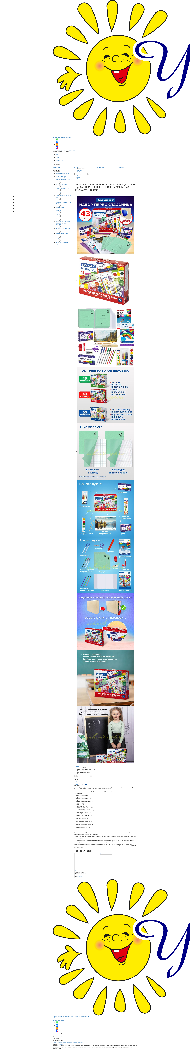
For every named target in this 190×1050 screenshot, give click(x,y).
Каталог (57, 154)
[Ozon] (57, 147)
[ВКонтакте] (81, 784)
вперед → (76, 764)
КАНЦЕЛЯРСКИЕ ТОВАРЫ (62, 188)
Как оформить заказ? (61, 156)
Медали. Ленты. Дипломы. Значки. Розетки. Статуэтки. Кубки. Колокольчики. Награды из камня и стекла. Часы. (64, 178)
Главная (79, 175)
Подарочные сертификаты (62, 244)
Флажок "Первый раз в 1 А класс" (83, 870)
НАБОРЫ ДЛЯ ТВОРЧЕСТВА (63, 192)
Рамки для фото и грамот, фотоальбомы (62, 234)
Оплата (57, 157)
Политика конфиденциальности (60, 1042)
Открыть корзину (57, 165)
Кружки (57, 218)
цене (78, 171)
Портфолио (58, 238)
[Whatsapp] (57, 139)
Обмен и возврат (60, 160)
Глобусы (58, 214)
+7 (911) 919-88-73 (57, 137)
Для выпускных (78, 167)
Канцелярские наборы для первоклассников (62, 174)
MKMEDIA (61, 1044)
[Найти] (88, 174)
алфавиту (79, 170)
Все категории (121, 167)
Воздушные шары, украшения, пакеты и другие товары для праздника (63, 223)
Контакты (58, 162)
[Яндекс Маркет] (57, 144)
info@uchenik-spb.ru (57, 150)
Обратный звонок (66, 137)
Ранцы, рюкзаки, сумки (61, 184)
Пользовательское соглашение (75, 1042)
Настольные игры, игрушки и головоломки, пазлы (63, 228)
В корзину (76, 781)
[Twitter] (84, 784)
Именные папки (56, 167)
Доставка (58, 159)
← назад (76, 766)
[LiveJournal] (83, 784)
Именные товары (100, 167)
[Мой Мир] (86, 784)
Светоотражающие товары (62, 242)
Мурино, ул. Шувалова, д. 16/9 (70, 150)
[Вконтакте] (57, 141)
